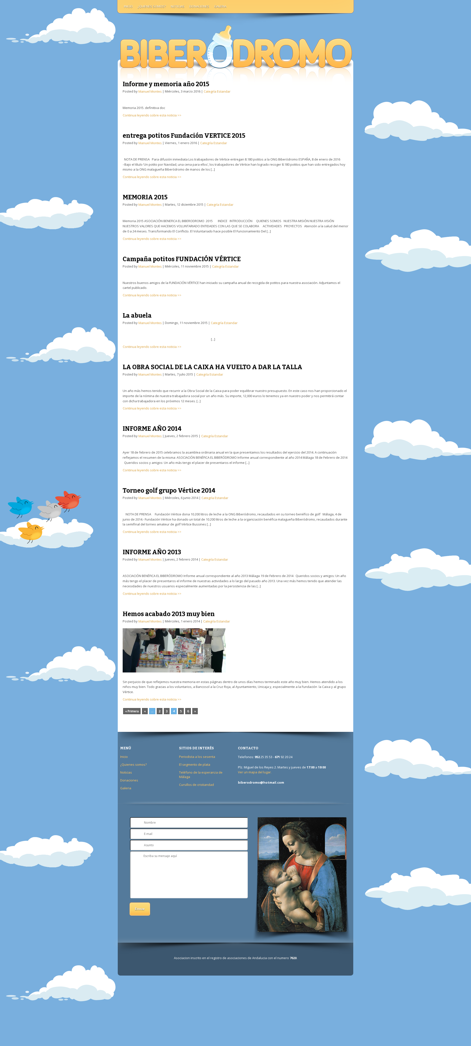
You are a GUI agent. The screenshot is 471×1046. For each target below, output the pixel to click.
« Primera (132, 711)
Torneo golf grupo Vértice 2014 (169, 490)
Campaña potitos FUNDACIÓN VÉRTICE (182, 259)
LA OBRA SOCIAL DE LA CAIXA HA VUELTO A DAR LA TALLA (212, 367)
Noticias (177, 6)
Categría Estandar (217, 91)
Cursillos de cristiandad (196, 784)
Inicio (128, 6)
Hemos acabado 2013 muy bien (169, 614)
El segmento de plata (194, 764)
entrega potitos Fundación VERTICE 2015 (184, 135)
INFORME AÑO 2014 (152, 428)
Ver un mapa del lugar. (255, 772)
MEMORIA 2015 (145, 197)
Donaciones (199, 6)
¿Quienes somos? (152, 6)
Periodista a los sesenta (197, 756)
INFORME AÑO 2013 (152, 552)
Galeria (220, 6)
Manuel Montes (150, 91)
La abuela (137, 315)
